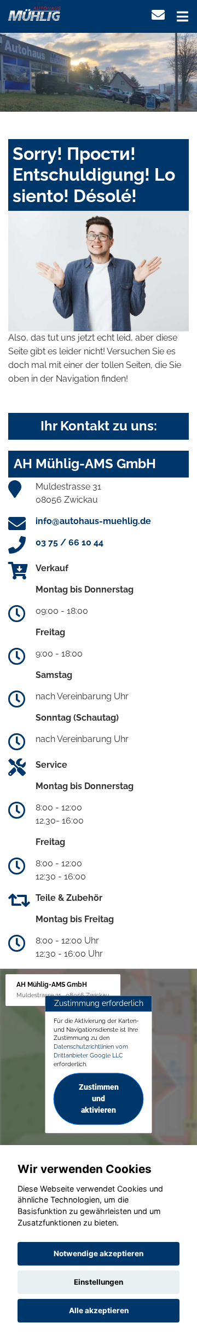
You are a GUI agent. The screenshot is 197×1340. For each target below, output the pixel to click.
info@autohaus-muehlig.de (93, 521)
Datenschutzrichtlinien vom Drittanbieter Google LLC (91, 1051)
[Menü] (182, 16)
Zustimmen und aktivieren (99, 1099)
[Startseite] (34, 13)
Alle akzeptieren (99, 1310)
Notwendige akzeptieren (98, 1253)
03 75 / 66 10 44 (69, 542)
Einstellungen (98, 1282)
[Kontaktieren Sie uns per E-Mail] (158, 15)
